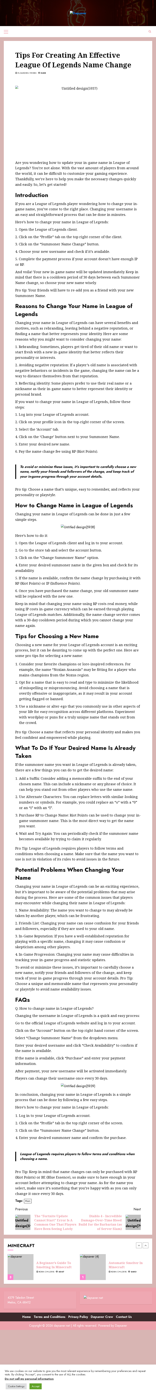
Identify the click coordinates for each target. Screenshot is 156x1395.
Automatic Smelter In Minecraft (126, 1265)
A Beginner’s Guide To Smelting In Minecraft (54, 1265)
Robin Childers (46, 1272)
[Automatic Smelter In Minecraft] (93, 1267)
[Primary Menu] (6, 31)
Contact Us (124, 1317)
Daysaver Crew (102, 1317)
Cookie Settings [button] (16, 1386)
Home (26, 1317)
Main (27, 1201)
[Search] (149, 31)
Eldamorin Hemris (27, 73)
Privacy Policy (78, 1317)
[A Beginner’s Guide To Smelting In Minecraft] (20, 1267)
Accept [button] (35, 1386)
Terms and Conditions (49, 1317)
